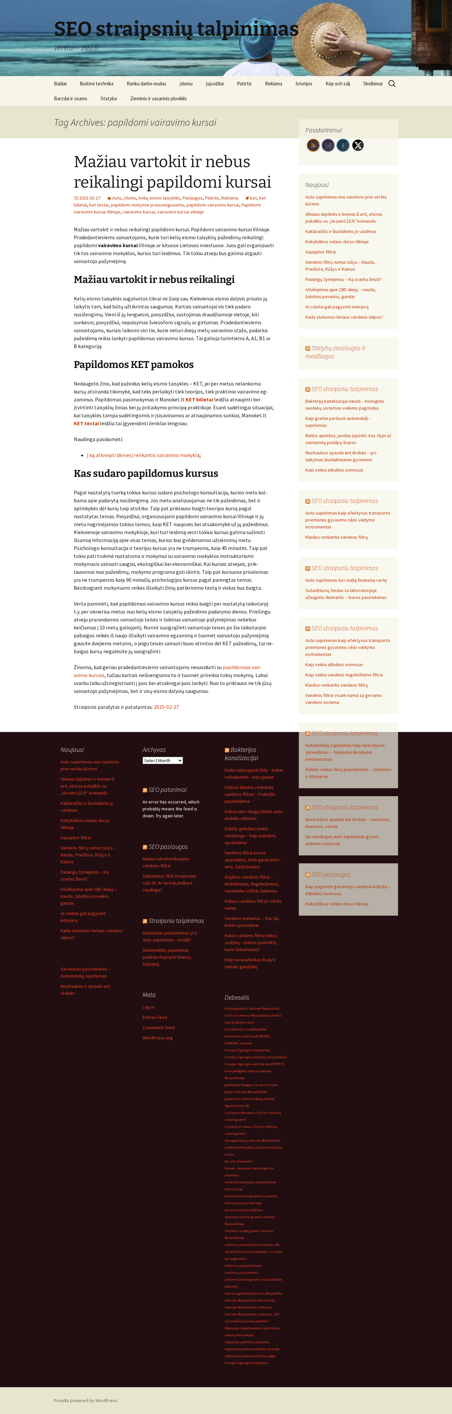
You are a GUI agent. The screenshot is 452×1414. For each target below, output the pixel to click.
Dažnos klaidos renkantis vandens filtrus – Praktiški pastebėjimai (250, 794)
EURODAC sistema (238, 1043)
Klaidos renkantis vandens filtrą (336, 537)
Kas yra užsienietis (238, 1161)
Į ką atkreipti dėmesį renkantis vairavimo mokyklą (143, 455)
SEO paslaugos (331, 874)
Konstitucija (234, 1189)
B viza (238, 1029)
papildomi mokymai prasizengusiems (147, 205)
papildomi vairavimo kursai (213, 205)
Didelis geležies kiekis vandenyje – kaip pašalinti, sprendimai (250, 835)
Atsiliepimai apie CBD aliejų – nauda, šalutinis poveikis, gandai (89, 896)
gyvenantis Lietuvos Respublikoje (249, 1099)
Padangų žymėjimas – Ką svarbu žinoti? (343, 279)
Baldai (60, 83)
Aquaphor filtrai (320, 252)
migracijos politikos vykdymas (247, 1342)
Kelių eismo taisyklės (159, 198)
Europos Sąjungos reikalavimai (247, 1050)
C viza (247, 1029)
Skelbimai (373, 83)
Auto (116, 198)
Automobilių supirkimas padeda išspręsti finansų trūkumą (167, 957)
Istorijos (303, 83)
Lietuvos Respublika (267, 1293)
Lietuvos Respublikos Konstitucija (250, 1300)
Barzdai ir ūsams (70, 98)
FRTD (275, 1064)
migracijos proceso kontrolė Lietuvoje (252, 1349)
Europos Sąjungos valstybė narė (248, 1064)
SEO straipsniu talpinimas (344, 389)
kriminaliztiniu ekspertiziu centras (251, 1196)
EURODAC (263, 1036)
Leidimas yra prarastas (241, 1272)
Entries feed (155, 1017)
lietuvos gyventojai (238, 1293)
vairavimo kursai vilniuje (180, 212)
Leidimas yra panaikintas (243, 1265)
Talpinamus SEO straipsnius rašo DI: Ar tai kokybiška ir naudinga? (170, 883)
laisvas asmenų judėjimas (244, 1210)
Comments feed (159, 1027)
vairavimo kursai (139, 212)
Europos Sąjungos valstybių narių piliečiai (256, 1057)
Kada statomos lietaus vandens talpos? (344, 317)
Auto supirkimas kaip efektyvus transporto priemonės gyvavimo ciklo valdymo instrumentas (347, 520)
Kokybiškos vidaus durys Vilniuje (337, 242)
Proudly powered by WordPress (85, 1400)
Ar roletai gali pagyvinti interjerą (337, 307)
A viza (229, 1029)
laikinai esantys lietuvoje (243, 1203)
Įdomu (186, 83)
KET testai (86, 423)
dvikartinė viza (236, 1036)
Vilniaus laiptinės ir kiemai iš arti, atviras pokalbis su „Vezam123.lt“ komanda (87, 786)
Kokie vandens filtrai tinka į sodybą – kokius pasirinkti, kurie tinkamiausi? (251, 942)
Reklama (273, 83)
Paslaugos (193, 198)
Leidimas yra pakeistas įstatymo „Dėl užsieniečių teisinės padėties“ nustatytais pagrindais (254, 1252)
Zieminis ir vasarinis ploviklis (158, 98)
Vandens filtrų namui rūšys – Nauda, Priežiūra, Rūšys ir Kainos (88, 855)
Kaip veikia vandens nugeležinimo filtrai (344, 675)
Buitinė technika (96, 83)
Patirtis (244, 83)
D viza (251, 1036)
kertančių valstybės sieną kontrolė (250, 1182)
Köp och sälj (338, 83)
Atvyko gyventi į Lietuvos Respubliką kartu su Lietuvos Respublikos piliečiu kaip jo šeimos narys (253, 1015)
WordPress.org (158, 1038)
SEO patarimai (168, 789)
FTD (281, 1064)
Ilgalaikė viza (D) (237, 1106)
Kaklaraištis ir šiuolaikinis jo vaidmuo (340, 231)
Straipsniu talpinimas (176, 920)
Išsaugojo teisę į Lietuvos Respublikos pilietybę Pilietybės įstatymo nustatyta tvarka (254, 1147)
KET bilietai (199, 399)
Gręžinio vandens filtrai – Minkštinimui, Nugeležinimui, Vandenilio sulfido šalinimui (252, 884)
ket (253, 198)
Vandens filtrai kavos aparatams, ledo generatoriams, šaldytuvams (253, 860)
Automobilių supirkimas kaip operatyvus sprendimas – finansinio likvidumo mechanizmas (345, 752)
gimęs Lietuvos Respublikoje (246, 1092)
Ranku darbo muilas (146, 83)
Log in (148, 1007)
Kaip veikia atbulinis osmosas (334, 470)
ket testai (99, 205)
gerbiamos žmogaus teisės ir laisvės (251, 1085)
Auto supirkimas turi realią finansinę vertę (346, 580)
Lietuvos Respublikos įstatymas (248, 1307)
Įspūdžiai (215, 83)
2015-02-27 (166, 707)
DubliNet (260, 1029)
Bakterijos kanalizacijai (241, 753)
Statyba (109, 98)
